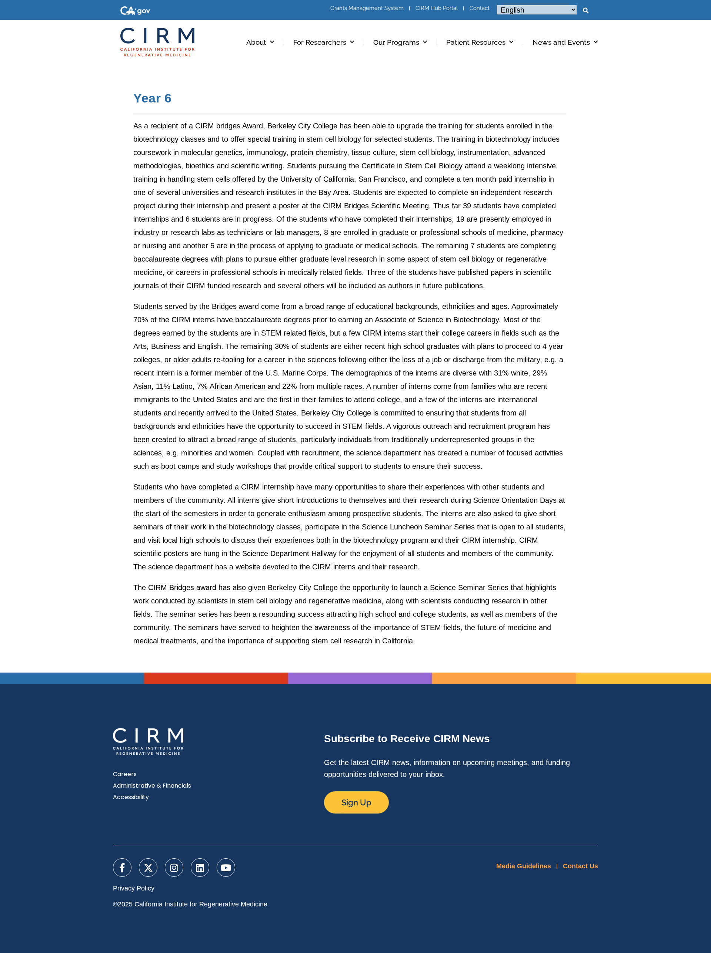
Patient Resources (475, 42)
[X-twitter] (148, 867)
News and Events (561, 42)
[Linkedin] (200, 867)
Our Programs (396, 42)
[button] (585, 11)
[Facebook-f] (122, 867)
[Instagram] (174, 867)
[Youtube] (226, 867)
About (256, 42)
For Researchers (319, 42)
